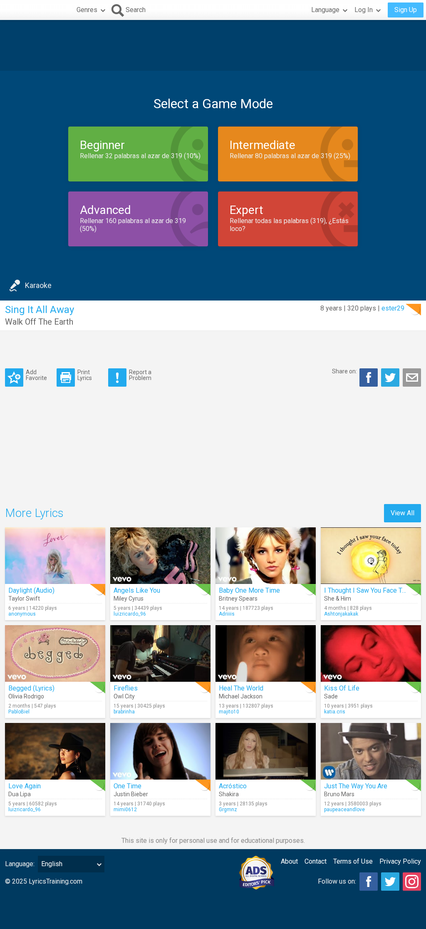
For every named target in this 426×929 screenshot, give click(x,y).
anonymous (22, 614)
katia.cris (334, 712)
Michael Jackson (241, 696)
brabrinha (124, 712)
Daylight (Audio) (31, 590)
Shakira (229, 794)
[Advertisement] (213, 45)
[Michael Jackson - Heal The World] (265, 653)
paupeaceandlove (344, 809)
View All (402, 513)
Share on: (344, 371)
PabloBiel (19, 712)
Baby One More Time (249, 590)
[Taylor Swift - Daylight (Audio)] (55, 555)
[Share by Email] (412, 377)
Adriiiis (227, 614)
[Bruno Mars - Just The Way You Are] (371, 751)
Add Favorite (36, 375)
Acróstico (233, 786)
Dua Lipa (19, 794)
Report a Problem (140, 375)
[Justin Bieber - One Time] (160, 751)
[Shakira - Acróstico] (265, 751)
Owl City (124, 696)
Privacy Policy (400, 861)
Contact (316, 861)
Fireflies (126, 688)
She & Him (337, 598)
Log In (363, 10)
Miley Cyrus (129, 598)
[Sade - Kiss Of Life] (371, 653)
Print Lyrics (84, 375)
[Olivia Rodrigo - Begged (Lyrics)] (55, 653)
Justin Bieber (131, 794)
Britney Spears (238, 598)
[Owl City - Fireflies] (160, 653)
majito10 (229, 712)
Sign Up (405, 10)
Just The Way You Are (355, 786)
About (289, 861)
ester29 (392, 308)
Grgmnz (228, 809)
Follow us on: (337, 881)
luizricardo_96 (130, 614)
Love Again (24, 786)
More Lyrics (34, 513)
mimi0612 (125, 809)
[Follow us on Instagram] (412, 881)
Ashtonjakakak (341, 614)
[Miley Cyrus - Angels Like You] (160, 555)
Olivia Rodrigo (26, 696)
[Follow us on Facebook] (368, 881)
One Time (127, 786)
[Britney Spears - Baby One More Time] (265, 555)
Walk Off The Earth (39, 322)
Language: (20, 864)
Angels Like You (137, 590)
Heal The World (241, 688)
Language (325, 10)
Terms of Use (353, 861)
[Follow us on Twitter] (390, 881)
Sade (331, 696)
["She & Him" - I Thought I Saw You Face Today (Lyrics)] (371, 555)
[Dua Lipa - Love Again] (55, 751)
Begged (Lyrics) (31, 688)
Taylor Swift (24, 598)
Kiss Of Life (341, 688)
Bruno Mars (339, 794)
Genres (87, 10)
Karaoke (38, 285)
